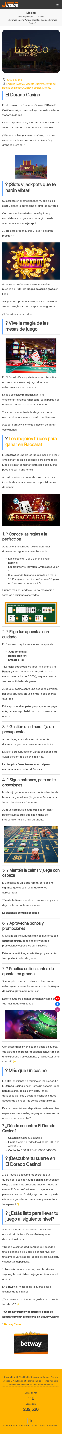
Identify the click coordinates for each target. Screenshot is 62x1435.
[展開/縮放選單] (57, 4)
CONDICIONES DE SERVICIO (16, 1425)
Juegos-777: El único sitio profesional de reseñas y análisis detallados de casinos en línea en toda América (30, 1383)
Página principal (26, 16)
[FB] (57, 1004)
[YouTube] (57, 998)
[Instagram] (30, 1421)
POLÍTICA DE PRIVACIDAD (46, 1425)
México (40, 16)
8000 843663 (14, 79)
